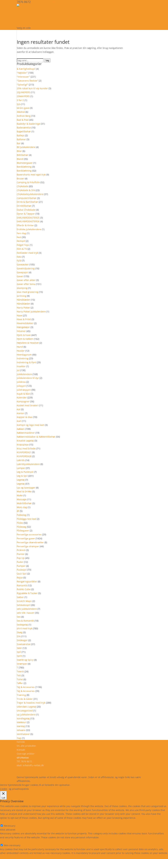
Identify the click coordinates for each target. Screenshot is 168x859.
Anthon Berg (24, 115)
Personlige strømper (28, 546)
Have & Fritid (24, 319)
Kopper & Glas (24, 417)
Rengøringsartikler (27, 581)
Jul (18, 370)
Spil (19, 651)
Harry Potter (23, 307)
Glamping (22, 288)
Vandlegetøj (23, 718)
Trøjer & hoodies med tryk (31, 702)
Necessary (9, 825)
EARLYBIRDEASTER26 (28, 221)
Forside (21, 741)
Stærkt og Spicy (25, 659)
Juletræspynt (24, 389)
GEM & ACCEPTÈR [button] (9, 857)
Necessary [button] (5, 821)
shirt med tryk (24, 628)
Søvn (19, 648)
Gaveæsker (23, 264)
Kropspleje (23, 444)
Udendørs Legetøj (26, 706)
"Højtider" (22, 72)
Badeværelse (24, 127)
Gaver (20, 276)
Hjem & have (24, 335)
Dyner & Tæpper (26, 213)
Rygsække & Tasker (27, 593)
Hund (20, 346)
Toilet (20, 679)
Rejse (20, 577)
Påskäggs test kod (26, 518)
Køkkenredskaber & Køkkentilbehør (36, 436)
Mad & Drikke (24, 491)
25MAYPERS (23, 96)
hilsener (21, 331)
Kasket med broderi (27, 405)
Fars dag (21, 233)
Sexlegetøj (22, 624)
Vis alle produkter (36, 19)
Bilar (19, 151)
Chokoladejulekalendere (30, 194)
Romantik (22, 585)
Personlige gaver (26, 538)
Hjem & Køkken (25, 338)
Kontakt (21, 749)
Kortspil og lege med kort (30, 425)
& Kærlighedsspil (26, 68)
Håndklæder (23, 299)
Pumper (21, 565)
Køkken (21, 428)
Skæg (19, 632)
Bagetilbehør (24, 131)
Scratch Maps (24, 601)
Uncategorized (25, 710)
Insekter (21, 366)
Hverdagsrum (24, 354)
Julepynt (21, 385)
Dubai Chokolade (26, 209)
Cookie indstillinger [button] (99, 784)
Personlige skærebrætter (30, 542)
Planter (21, 554)
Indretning (22, 358)
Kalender (22, 397)
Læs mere (79, 784)
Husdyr (21, 350)
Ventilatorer (23, 734)
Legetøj (21, 479)
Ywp (19, 738)
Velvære (21, 730)
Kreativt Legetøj (25, 440)
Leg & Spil (22, 475)
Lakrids (21, 460)
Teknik (20, 671)
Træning (21, 695)
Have (19, 315)
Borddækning (24, 166)
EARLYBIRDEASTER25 (28, 217)
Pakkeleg (21, 514)
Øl (18, 511)
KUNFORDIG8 (24, 456)
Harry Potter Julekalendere (31, 311)
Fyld (19, 260)
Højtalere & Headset (28, 342)
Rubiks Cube (24, 589)
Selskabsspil (23, 605)
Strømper (22, 663)
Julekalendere (24, 374)
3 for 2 (20, 100)
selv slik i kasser (25, 612)
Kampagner (23, 401)
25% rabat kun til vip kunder (32, 88)
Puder (20, 562)
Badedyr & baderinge (28, 123)
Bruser (20, 178)
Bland (20, 158)
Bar (19, 143)
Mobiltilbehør (24, 503)
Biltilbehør (22, 155)
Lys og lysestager (26, 487)
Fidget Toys (23, 244)
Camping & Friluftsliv (28, 182)
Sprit (19, 655)
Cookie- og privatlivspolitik (31, 769)
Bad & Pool (23, 119)
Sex (19, 616)
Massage (21, 499)
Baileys (20, 135)
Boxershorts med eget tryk (31, 174)
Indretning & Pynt (26, 362)
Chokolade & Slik (26, 190)
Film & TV (22, 248)
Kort (19, 421)
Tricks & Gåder (25, 698)
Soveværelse (23, 644)
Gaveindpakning (26, 268)
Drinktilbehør (24, 205)
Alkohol (21, 111)
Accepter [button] (119, 784)
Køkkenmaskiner (26, 432)
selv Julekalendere (27, 608)
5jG (18, 104)
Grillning (21, 295)
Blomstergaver (25, 162)
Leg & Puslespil (25, 471)
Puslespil (22, 569)
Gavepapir (22, 272)
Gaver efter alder (26, 280)
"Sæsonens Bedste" (27, 80)
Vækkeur (21, 722)
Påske (20, 522)
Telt (19, 675)
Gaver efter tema (26, 284)
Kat (18, 409)
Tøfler (20, 683)
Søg (47, 60)
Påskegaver (23, 530)
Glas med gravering (27, 292)
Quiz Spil (22, 573)
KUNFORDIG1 (24, 452)
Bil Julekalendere (26, 147)
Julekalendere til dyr (28, 378)
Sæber (20, 597)
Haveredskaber (25, 323)
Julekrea (21, 381)
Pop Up (21, 558)
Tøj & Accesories (26, 687)
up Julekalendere (26, 714)
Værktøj (21, 726)
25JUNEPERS (23, 92)
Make (20, 495)
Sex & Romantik (25, 620)
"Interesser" (23, 76)
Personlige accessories (29, 534)
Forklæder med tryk (27, 252)
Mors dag (22, 507)
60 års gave (23, 108)
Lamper (21, 468)
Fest (19, 237)
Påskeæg (21, 526)
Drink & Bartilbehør (27, 201)
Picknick (21, 550)
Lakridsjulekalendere (28, 464)
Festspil (21, 241)
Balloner (21, 139)
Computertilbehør (26, 198)
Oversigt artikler (25, 753)
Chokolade (22, 186)
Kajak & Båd (23, 393)
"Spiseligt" (22, 84)
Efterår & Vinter (25, 225)
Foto (19, 256)
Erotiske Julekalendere (29, 229)
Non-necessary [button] (8, 841)
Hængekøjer (23, 327)
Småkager (22, 640)
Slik (19, 636)
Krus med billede (26, 448)
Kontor (20, 413)
